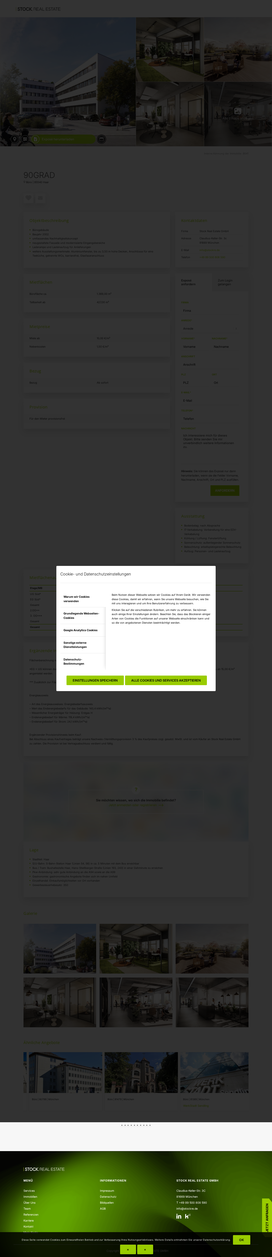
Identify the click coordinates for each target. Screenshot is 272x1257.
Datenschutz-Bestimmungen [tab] (74, 661)
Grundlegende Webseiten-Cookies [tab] (81, 615)
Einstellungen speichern (95, 680)
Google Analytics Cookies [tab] (81, 630)
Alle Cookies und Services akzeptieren (166, 680)
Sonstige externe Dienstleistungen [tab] (75, 645)
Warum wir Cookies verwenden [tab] (77, 599)
